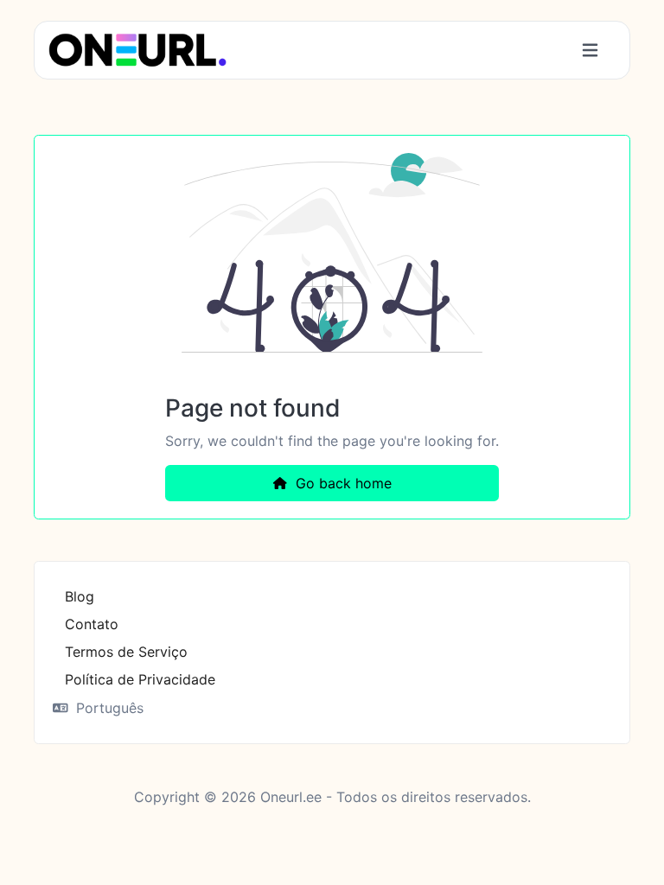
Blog (79, 596)
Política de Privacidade (140, 679)
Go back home (341, 483)
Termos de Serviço (126, 651)
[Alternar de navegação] (590, 50)
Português (108, 707)
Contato (91, 624)
